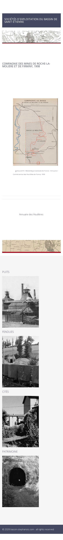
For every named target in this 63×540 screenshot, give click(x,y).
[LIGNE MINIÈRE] (31, 481)
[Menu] (60, 6)
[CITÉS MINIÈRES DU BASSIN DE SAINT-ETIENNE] (31, 421)
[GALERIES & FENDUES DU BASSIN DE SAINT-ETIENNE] (31, 361)
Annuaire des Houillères (31, 214)
